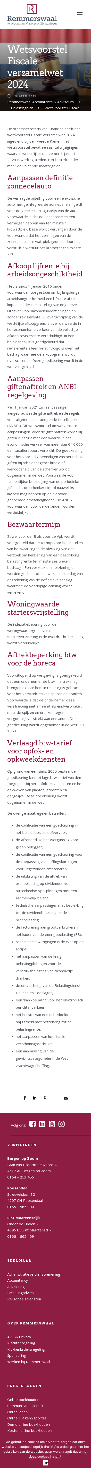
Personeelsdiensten (24, 1299)
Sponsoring (16, 1355)
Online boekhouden (23, 1399)
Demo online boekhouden (28, 1424)
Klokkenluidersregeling (26, 1349)
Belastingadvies (20, 1292)
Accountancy (17, 1280)
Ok (45, 1463)
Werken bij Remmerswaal (28, 1361)
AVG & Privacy (19, 1336)
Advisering (16, 1286)
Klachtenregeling (21, 1342)
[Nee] (85, 1453)
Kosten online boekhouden (29, 1430)
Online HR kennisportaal (27, 1418)
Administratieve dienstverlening (33, 1274)
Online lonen (17, 1411)
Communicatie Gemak (25, 1405)
